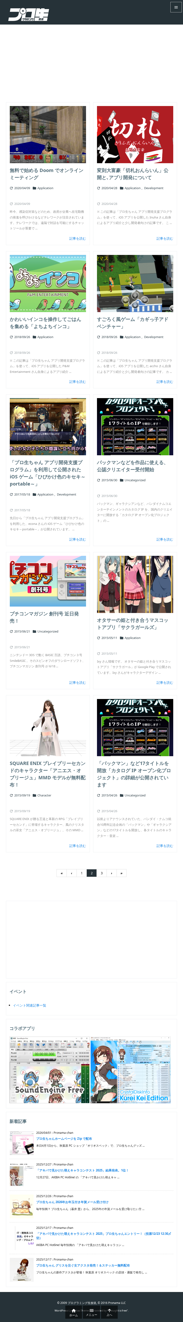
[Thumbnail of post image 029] (135, 727)
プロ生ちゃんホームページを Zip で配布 (64, 1138)
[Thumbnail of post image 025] (48, 283)
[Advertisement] (91, 60)
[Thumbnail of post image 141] (135, 426)
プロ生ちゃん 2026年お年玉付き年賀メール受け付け (72, 1202)
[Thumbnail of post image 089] (48, 581)
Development (153, 188)
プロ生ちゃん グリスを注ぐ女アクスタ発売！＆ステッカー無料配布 (83, 1265)
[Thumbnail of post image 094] (48, 727)
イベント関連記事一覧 (29, 1005)
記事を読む (77, 238)
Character (44, 795)
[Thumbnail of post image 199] (48, 426)
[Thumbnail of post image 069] (135, 584)
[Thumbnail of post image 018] (48, 134)
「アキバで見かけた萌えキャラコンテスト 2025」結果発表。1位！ (82, 1170)
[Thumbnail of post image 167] (135, 134)
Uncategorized (135, 480)
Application (45, 188)
